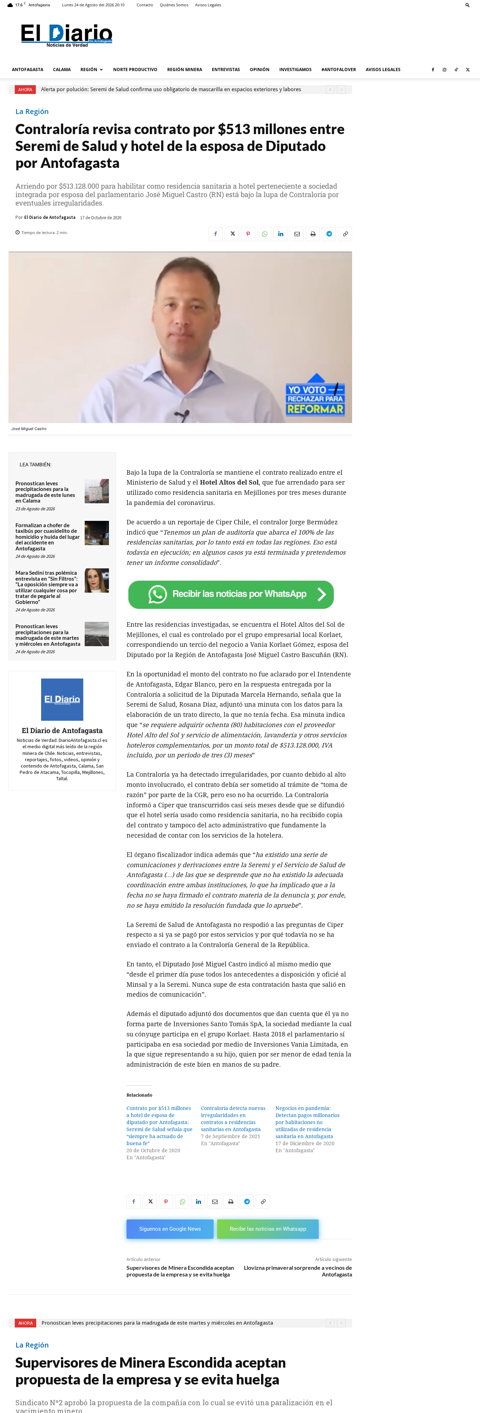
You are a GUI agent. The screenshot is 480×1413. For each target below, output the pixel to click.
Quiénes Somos (174, 4)
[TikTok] (456, 69)
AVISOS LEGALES (383, 69)
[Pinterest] (248, 234)
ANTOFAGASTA (27, 69)
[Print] (313, 234)
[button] (467, 4)
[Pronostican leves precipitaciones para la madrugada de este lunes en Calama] (97, 491)
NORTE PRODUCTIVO (135, 69)
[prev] (330, 89)
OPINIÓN (260, 69)
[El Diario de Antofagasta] (62, 700)
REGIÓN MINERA (184, 69)
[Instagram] (444, 69)
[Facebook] (433, 69)
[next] (341, 89)
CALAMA (62, 69)
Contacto (145, 4)
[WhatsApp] (264, 234)
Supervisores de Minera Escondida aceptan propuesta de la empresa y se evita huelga (180, 1271)
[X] (467, 69)
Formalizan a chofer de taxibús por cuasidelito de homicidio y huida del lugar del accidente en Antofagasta (47, 536)
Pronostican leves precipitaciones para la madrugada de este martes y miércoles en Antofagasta (47, 635)
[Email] (297, 234)
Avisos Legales (208, 4)
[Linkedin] (280, 234)
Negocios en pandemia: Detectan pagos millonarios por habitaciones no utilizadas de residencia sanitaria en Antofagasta (307, 1122)
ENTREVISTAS (226, 69)
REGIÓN (88, 69)
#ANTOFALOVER (339, 69)
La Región (32, 111)
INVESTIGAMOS (295, 69)
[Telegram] (329, 234)
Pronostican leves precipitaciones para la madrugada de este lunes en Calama (45, 492)
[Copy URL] (345, 234)
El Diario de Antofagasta (50, 217)
